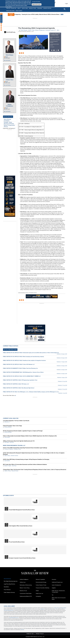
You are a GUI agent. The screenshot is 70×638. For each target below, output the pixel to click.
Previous (61, 14)
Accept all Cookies (36, 1)
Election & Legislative (40, 579)
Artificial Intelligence (24, 579)
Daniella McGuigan (8, 432)
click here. (22, 629)
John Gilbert (6, 442)
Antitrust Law (22, 582)
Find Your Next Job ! (8, 116)
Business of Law (23, 590)
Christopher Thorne (17, 449)
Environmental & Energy (41, 582)
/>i (58, 50)
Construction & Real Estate (25, 593)
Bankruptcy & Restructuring (26, 585)
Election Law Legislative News (54, 38)
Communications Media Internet (54, 45)
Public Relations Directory (9, 592)
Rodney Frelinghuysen (9, 105)
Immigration (38, 596)
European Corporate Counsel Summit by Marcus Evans (22, 558)
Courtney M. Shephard (8, 449)
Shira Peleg (14, 465)
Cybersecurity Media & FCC (26, 596)
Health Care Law (39, 593)
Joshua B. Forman (14, 470)
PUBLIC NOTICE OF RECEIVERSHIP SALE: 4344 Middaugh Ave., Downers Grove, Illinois (23, 372)
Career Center (47, 8)
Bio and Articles (7, 60)
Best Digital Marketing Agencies (10, 581)
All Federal (52, 46)
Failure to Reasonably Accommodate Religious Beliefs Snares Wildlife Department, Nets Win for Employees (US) (30, 435)
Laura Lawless (7, 437)
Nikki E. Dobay (7, 455)
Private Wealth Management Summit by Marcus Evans (22, 509)
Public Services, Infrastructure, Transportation (58, 591)
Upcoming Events (8, 495)
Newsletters (32, 8)
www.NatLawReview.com (8, 610)
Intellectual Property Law (57, 582)
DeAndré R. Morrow (14, 455)
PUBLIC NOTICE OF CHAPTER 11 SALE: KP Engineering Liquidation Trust (20, 380)
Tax (52, 594)
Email (6, 56)
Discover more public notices (9, 395)
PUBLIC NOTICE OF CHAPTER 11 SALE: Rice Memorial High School (18, 387)
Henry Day (12, 442)
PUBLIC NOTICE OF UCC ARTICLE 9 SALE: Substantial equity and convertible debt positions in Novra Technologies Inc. (31, 352)
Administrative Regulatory (55, 39)
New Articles (1, 19)
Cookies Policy (8, 6)
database (42, 609)
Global (37, 590)
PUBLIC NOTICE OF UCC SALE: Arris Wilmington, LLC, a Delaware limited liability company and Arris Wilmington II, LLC (31, 391)
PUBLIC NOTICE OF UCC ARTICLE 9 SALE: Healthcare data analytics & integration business (24, 360)
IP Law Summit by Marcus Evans (17, 541)
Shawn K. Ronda (7, 470)
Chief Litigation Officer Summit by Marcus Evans (20, 525)
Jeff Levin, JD (6, 421)
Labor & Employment (56, 585)
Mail (54, 50)
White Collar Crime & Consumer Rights (59, 598)
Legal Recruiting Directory (9, 584)
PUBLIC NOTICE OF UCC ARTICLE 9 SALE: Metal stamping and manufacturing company (23, 356)
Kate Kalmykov (7, 460)
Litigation (54, 587)
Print (52, 50)
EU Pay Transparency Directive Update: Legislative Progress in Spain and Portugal (22, 430)
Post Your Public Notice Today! (10, 349)
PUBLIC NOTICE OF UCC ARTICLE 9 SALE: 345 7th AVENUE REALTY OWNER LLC (22, 376)
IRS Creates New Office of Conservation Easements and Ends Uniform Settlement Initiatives (25, 464)
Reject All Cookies (36, 4)
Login (66, 3)
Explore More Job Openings (8, 128)
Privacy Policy (63, 607)
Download (56, 50)
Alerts (58, 30)
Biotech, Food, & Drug (24, 587)
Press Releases (7, 589)
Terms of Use (56, 607)
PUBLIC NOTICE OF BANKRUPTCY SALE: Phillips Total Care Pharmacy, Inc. (20, 368)
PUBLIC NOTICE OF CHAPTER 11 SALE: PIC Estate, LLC (16, 384)
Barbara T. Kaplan (7, 465)
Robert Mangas (9, 55)
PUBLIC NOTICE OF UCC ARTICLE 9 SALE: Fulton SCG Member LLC (19, 364)
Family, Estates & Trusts (41, 585)
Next (63, 14)
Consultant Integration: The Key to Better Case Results (16, 420)
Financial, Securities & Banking (42, 587)
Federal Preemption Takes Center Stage (12, 425)
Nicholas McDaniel (7, 427)
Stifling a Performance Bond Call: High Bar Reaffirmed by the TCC (19, 441)
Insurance (54, 579)
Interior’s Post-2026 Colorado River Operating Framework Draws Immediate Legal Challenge (25, 447)
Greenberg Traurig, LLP (50, 30)
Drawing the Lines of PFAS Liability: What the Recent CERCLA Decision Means (34, 14)
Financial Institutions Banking (54, 42)
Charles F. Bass (9, 79)
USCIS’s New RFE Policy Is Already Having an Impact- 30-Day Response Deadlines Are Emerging (26, 459)
